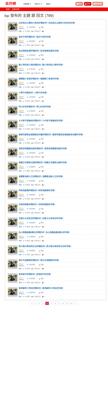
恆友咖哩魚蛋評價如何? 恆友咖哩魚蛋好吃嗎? (39, 51)
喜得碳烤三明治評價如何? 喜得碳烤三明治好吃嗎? (41, 288)
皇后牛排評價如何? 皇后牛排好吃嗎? (35, 37)
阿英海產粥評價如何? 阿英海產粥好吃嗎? (37, 190)
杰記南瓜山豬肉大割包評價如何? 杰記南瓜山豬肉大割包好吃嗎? (47, 23)
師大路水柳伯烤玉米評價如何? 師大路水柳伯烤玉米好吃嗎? (45, 246)
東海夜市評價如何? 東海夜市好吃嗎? (35, 274)
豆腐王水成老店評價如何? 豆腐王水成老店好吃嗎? (41, 218)
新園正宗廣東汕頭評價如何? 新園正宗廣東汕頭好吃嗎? (43, 162)
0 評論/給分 (37, 31)
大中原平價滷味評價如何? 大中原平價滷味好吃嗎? (41, 121)
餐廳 (20, 31)
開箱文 (48, 4)
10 (71, 303)
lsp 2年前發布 (31, 27)
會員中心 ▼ (39, 4)
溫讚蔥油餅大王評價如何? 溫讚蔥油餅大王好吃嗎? (41, 176)
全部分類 (15, 9)
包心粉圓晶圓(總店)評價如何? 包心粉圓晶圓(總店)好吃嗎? (44, 232)
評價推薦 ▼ (27, 4)
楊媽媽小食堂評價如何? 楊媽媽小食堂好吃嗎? (39, 79)
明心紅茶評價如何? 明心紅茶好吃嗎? (35, 107)
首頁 (8, 9)
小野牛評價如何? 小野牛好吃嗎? (33, 93)
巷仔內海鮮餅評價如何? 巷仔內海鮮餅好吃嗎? (39, 260)
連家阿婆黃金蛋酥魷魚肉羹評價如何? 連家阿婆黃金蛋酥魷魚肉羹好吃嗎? (51, 134)
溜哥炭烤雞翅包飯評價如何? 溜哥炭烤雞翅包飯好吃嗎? (43, 148)
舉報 (42, 27)
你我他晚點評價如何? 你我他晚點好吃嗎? (37, 204)
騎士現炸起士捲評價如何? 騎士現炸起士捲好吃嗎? (41, 65)
